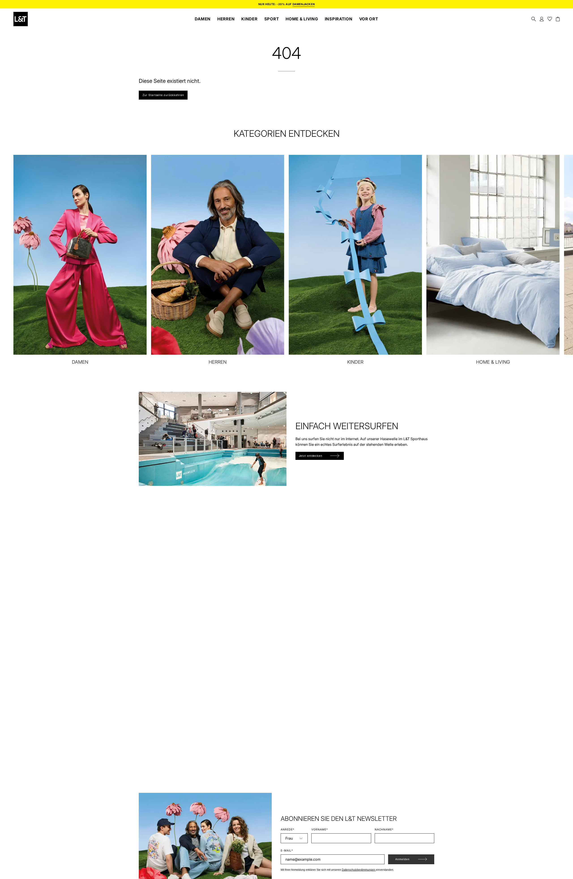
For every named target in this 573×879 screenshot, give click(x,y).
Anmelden (402, 859)
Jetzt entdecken (311, 455)
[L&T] (20, 19)
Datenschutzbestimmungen (359, 869)
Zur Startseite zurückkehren (163, 95)
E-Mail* (287, 850)
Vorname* (319, 829)
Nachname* (384, 829)
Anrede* (287, 829)
